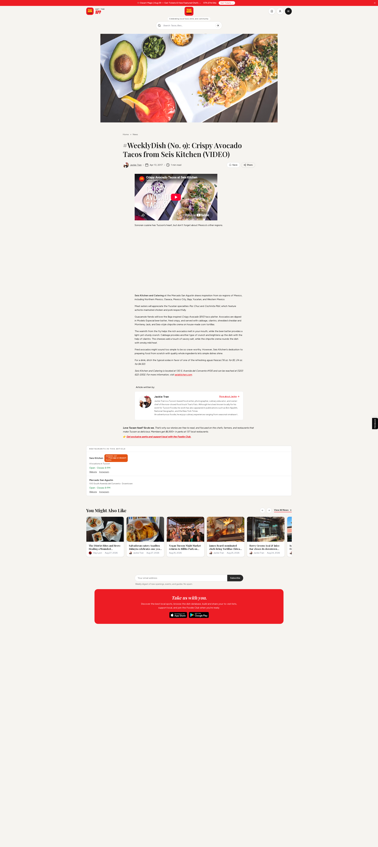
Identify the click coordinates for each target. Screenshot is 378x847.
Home (126, 134)
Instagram (104, 472)
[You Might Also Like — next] (269, 510)
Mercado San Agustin (101, 480)
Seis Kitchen (96, 458)
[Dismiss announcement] (375, 3)
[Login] (280, 11)
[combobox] (188, 26)
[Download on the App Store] (178, 615)
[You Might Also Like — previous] (262, 510)
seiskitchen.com (183, 374)
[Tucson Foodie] (189, 11)
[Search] (217, 25)
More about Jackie (228, 396)
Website (93, 472)
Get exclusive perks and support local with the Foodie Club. (158, 436)
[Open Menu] (288, 11)
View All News (281, 510)
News (135, 134)
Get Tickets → (226, 3)
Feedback (375, 423)
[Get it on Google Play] (199, 615)
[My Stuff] (271, 11)
